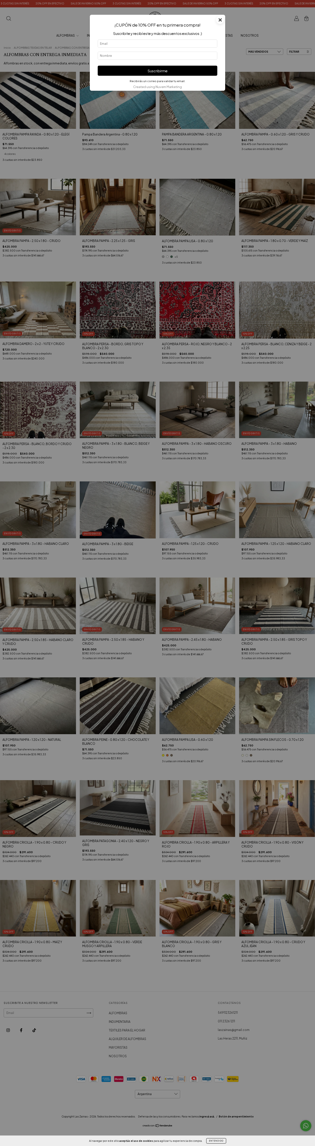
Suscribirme (158, 71)
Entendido (216, 1141)
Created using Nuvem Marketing (157, 87)
